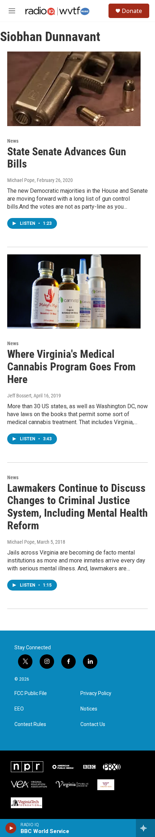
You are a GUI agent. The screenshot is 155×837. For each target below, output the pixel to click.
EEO (19, 709)
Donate (132, 11)
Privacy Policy (95, 693)
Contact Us (92, 724)
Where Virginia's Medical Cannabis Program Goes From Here (71, 367)
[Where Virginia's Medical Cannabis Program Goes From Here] (74, 291)
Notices (88, 709)
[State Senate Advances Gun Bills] (74, 89)
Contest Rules (30, 724)
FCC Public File (30, 693)
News (12, 141)
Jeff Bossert (19, 396)
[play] (10, 828)
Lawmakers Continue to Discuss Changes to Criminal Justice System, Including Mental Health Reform (77, 507)
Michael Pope (21, 180)
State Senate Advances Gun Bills (66, 157)
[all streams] (145, 828)
